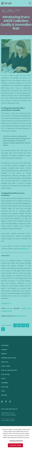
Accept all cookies (15, 445)
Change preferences (16, 441)
